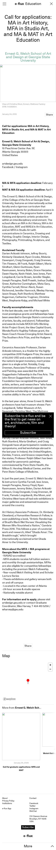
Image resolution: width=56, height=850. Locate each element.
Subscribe (28, 432)
